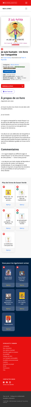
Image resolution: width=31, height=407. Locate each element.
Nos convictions (7, 348)
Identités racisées (9, 68)
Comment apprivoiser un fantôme (8, 302)
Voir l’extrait (8, 91)
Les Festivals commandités (10, 358)
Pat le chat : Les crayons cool (22, 302)
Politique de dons (7, 356)
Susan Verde (7, 58)
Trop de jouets (8, 324)
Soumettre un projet (8, 364)
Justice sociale (20, 67)
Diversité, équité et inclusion (10, 352)
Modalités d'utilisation (9, 398)
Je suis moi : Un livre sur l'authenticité (22, 198)
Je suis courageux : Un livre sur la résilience (8, 221)
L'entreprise (6, 346)
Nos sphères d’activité (9, 350)
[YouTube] (10, 382)
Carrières (5, 362)
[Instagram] (3, 382)
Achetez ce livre (7, 86)
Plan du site (6, 396)
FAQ (4, 370)
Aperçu (8, 205)
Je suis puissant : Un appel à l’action (22, 221)
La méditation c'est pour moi (8, 244)
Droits (4, 366)
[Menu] (26, 2)
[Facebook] (7, 382)
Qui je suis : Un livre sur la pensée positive (8, 198)
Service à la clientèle (8, 384)
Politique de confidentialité (17, 396)
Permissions (6, 368)
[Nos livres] (26, 8)
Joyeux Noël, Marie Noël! (8, 278)
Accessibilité (6, 354)
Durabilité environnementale (10, 360)
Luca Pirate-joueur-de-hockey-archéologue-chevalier (22, 278)
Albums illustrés (15, 64)
